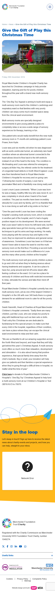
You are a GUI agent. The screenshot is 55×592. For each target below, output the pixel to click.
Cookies (9, 579)
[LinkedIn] (16, 546)
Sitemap (27, 581)
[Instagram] (11, 546)
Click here (7, 374)
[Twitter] (4, 546)
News (11, 24)
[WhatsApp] (25, 546)
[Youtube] (20, 546)
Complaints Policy (39, 579)
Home (4, 24)
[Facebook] (7, 546)
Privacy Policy (22, 579)
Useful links (7, 555)
